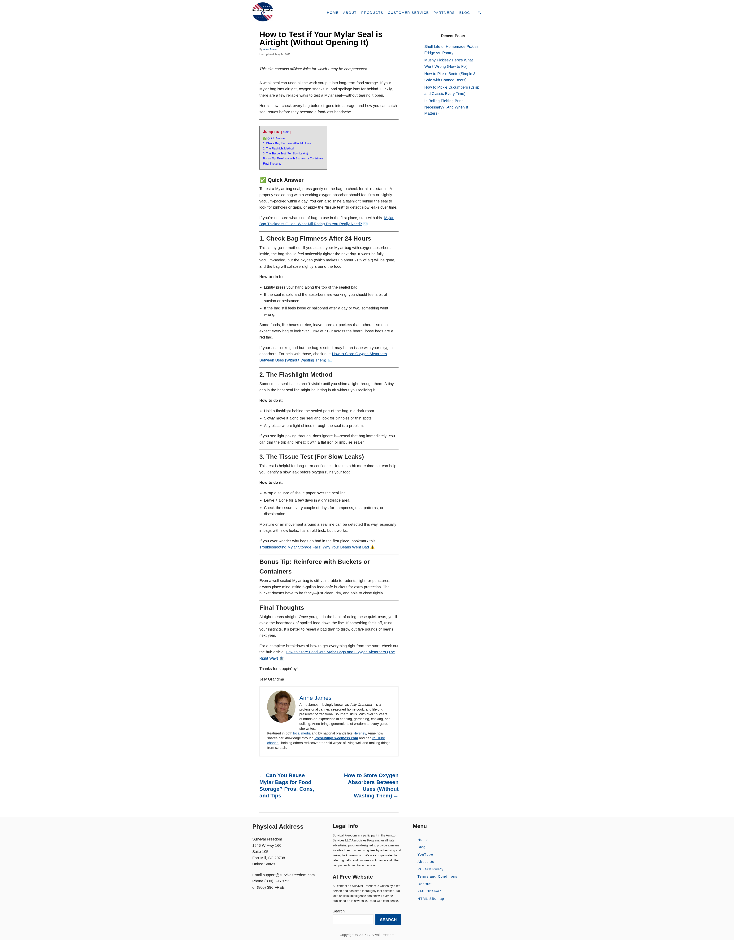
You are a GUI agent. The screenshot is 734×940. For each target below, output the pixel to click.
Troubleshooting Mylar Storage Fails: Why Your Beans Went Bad (314, 547)
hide (286, 132)
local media (302, 733)
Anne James (270, 49)
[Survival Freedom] (284, 13)
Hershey (359, 733)
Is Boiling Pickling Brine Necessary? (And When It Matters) (446, 107)
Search (339, 911)
